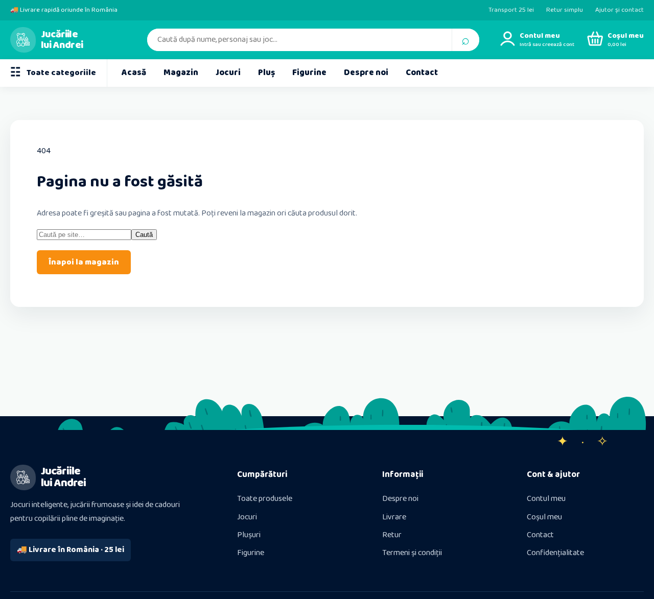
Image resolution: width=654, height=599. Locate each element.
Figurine (309, 73)
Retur (392, 535)
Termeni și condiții (412, 552)
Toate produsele (264, 498)
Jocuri (228, 73)
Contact (422, 73)
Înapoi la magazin (84, 262)
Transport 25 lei (511, 10)
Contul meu (546, 498)
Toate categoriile (53, 72)
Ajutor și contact (619, 10)
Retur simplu (564, 10)
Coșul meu (544, 517)
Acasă (134, 73)
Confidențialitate (555, 552)
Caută (144, 234)
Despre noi (366, 73)
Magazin (181, 73)
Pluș (266, 73)
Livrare (394, 517)
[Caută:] (84, 234)
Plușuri (249, 535)
